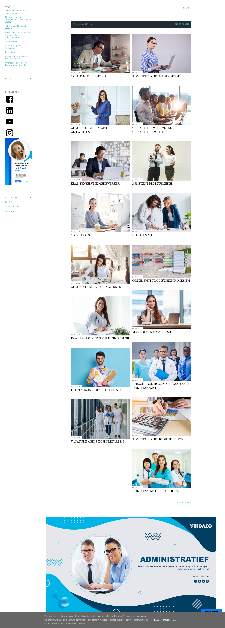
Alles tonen (182, 24)
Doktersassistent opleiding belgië (100, 338)
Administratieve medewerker (96, 287)
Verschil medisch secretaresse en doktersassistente (161, 386)
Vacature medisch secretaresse (97, 441)
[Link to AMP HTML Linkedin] (9, 114)
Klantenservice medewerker (95, 183)
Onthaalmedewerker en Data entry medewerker (16, 64)
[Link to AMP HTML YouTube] (9, 125)
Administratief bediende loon (158, 439)
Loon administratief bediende (96, 390)
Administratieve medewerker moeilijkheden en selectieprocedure (18, 34)
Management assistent (151, 332)
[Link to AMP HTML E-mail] (9, 136)
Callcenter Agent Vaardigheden (13, 46)
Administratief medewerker (156, 76)
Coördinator (144, 235)
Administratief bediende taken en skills (16, 27)
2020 (9, 202)
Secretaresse (82, 235)
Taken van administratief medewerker (16, 12)
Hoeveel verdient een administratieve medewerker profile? (18, 19)
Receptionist (11, 52)
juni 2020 (12, 206)
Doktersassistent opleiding (156, 491)
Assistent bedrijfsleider (152, 183)
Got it (177, 619)
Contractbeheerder (89, 76)
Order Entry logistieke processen (161, 280)
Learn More (162, 619)
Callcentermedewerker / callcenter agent (154, 130)
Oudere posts (183, 502)
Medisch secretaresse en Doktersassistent (16, 57)
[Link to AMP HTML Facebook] (9, 103)
